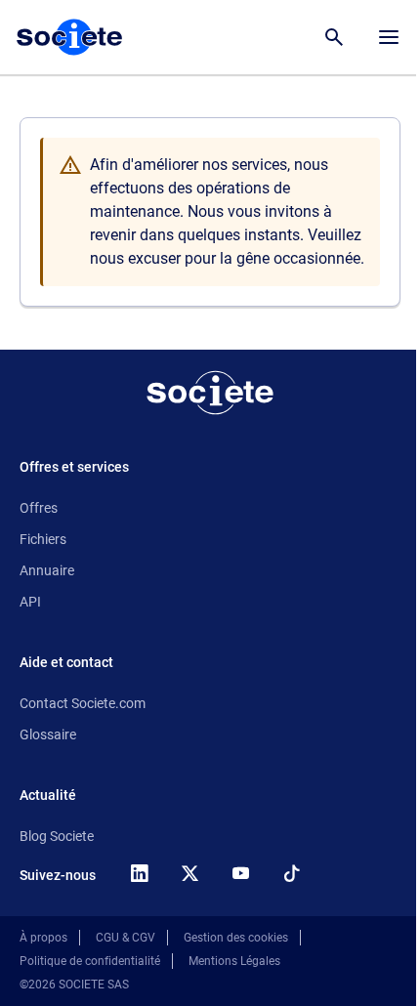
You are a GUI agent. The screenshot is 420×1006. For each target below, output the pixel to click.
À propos (43, 937)
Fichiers (43, 539)
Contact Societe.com (83, 703)
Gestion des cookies (236, 937)
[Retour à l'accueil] (210, 392)
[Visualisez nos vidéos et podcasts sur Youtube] (240, 873)
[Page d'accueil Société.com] (69, 37)
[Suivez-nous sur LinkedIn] (138, 873)
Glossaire (48, 734)
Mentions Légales (234, 961)
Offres (39, 508)
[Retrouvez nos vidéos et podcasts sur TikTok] (291, 873)
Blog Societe (57, 836)
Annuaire (47, 570)
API (30, 601)
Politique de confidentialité (90, 961)
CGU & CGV (125, 937)
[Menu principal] (388, 37)
